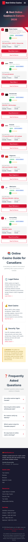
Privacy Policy (9, 529)
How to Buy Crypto (7, 494)
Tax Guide (5, 499)
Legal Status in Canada (8, 491)
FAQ (3, 482)
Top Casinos (5, 473)
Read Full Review (14, 55)
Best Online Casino (12, 3)
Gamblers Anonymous (8, 510)
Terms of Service (18, 529)
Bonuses (4, 477)
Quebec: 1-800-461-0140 (9, 515)
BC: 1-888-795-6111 (7, 517)
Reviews (4, 475)
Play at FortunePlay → (14, 237)
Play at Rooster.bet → (14, 113)
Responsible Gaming (7, 501)
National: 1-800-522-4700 (9, 520)
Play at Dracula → (14, 144)
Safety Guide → (9, 341)
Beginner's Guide (6, 480)
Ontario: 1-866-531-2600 (9, 513)
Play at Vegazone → (14, 175)
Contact (14, 531)
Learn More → (8, 296)
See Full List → (9, 318)
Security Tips (5, 496)
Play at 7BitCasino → (14, 206)
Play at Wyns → (14, 82)
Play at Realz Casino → (14, 51)
